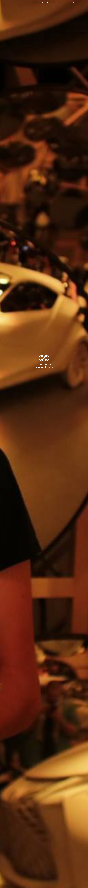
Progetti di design (40, 2)
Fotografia (52, 2)
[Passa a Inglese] (73, 4)
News (65, 2)
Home (33, 2)
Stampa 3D (60, 2)
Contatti (69, 2)
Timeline (47, 2)
